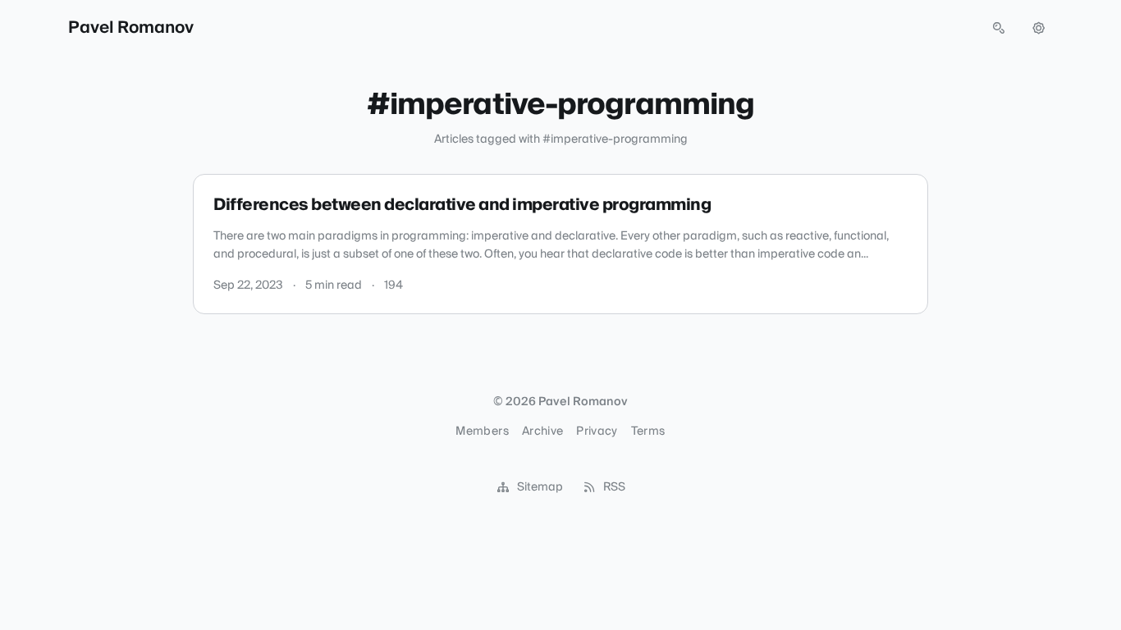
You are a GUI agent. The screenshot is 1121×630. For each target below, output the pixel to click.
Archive (542, 431)
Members (481, 431)
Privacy (596, 431)
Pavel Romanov (131, 28)
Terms (648, 431)
